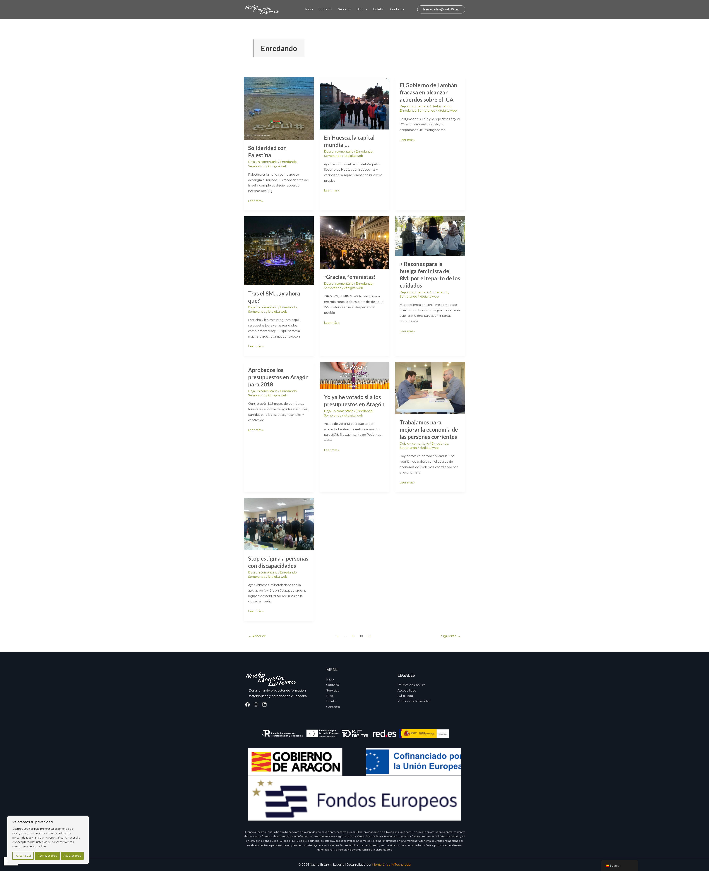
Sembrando (257, 166)
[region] (48, 840)
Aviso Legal (406, 696)
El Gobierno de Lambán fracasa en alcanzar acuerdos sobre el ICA (428, 92)
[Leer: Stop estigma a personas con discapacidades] (279, 524)
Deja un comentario (263, 162)
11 (370, 636)
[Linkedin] (264, 704)
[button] (365, 9)
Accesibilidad (407, 690)
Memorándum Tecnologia (391, 864)
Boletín (378, 9)
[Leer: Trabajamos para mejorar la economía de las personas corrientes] (430, 388)
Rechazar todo (47, 855)
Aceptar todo (72, 855)
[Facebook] (247, 704)
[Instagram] (256, 704)
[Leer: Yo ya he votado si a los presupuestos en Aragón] (355, 375)
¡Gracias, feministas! (350, 276)
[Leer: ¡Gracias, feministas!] (355, 242)
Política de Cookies (411, 685)
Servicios (344, 9)
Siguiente (450, 636)
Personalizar (23, 855)
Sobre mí (325, 9)
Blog (360, 9)
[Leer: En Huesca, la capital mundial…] (355, 103)
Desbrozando (441, 106)
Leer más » (256, 200)
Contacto (397, 9)
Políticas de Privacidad (414, 701)
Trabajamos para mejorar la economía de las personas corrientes (429, 429)
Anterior (257, 636)
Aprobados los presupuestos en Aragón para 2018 (278, 377)
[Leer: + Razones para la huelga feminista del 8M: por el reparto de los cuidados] (430, 236)
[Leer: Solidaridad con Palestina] (279, 108)
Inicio (309, 9)
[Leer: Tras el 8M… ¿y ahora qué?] (279, 250)
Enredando (288, 162)
